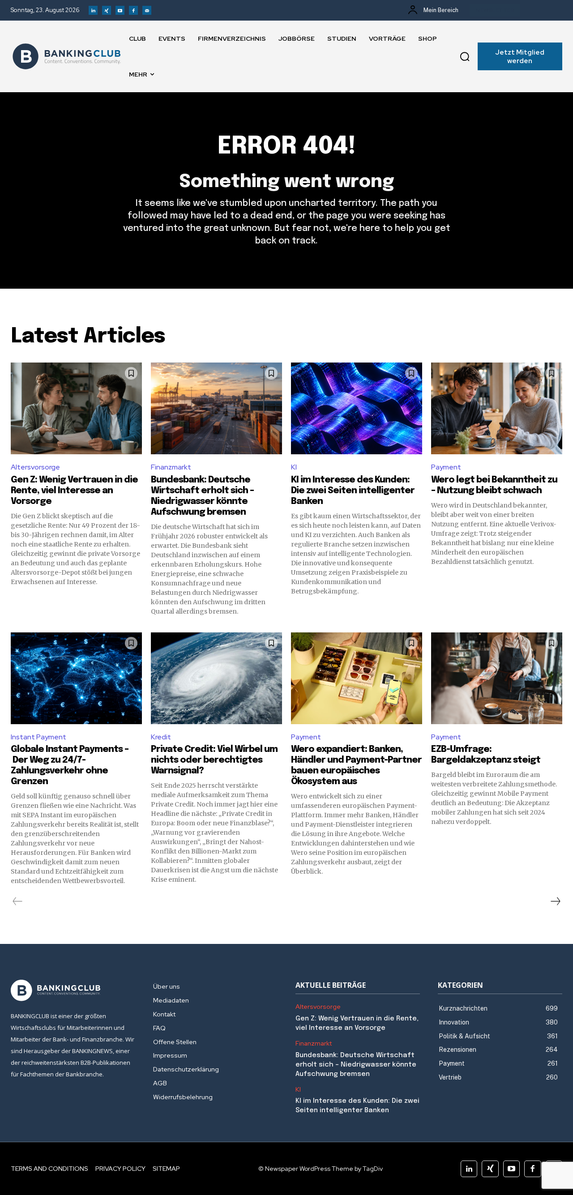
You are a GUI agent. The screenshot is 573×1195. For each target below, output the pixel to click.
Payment (446, 467)
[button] (465, 56)
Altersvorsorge (35, 467)
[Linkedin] (93, 10)
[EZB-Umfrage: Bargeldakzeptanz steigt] (496, 678)
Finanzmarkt (171, 467)
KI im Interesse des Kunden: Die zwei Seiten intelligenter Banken (353, 490)
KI (294, 467)
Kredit (161, 737)
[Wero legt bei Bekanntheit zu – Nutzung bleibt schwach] (496, 408)
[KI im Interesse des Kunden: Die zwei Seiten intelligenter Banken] (356, 408)
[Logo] (67, 56)
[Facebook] (133, 10)
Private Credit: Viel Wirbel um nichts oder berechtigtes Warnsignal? (214, 760)
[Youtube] (119, 10)
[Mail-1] (146, 10)
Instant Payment (38, 737)
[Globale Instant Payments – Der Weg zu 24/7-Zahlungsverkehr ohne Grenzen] (76, 678)
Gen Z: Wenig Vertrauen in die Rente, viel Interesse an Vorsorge (74, 490)
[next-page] (555, 901)
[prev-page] (18, 901)
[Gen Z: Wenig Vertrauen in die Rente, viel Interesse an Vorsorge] (76, 408)
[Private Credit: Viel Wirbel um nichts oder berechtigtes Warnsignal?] (216, 678)
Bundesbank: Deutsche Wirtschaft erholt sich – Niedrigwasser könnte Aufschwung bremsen (355, 1065)
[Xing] (106, 10)
